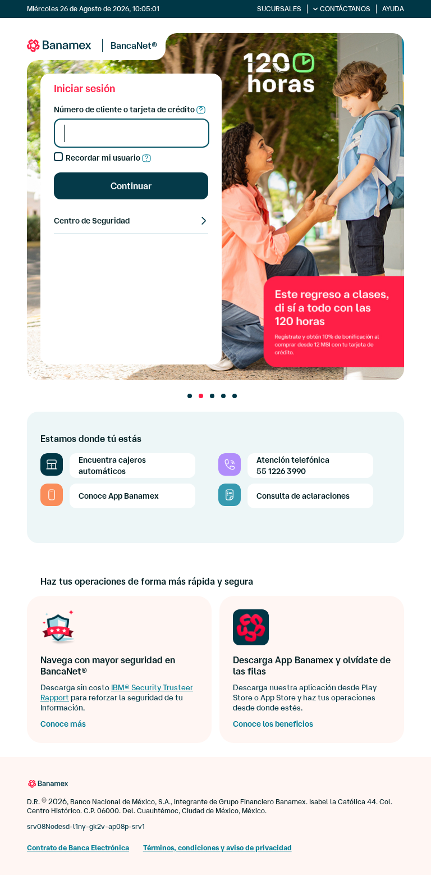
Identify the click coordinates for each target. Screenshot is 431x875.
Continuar (131, 186)
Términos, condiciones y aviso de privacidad (217, 848)
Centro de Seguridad (92, 221)
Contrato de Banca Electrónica (78, 848)
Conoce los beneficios (273, 724)
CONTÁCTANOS (345, 8)
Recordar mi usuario (104, 158)
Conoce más (63, 724)
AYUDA (393, 8)
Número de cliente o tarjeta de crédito (125, 109)
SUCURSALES (279, 8)
